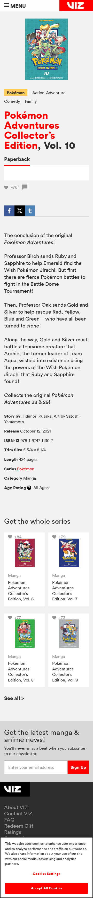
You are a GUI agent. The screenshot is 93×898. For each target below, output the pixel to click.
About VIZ (16, 807)
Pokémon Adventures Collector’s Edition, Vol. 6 (21, 591)
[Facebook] (9, 210)
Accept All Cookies (46, 888)
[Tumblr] (30, 210)
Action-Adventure (49, 92)
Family (31, 101)
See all (14, 698)
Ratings (12, 832)
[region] (46, 867)
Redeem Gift (18, 826)
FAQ (9, 820)
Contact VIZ (18, 813)
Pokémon (16, 93)
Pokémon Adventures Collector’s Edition (31, 130)
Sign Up (78, 767)
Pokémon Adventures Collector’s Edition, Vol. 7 (65, 591)
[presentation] (24, 552)
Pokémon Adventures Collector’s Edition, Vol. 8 (21, 672)
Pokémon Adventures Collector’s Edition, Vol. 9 (65, 672)
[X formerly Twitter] (19, 210)
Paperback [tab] (17, 159)
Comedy (12, 101)
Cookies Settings (46, 873)
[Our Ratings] (29, 487)
